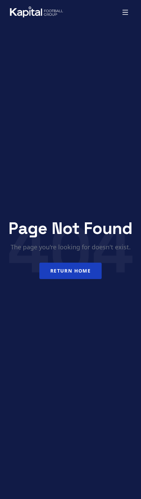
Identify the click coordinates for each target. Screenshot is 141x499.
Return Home (70, 270)
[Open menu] (125, 12)
